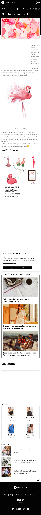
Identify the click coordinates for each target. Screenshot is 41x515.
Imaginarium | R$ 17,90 (13, 192)
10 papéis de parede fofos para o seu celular (26, 451)
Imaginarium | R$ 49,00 (13, 196)
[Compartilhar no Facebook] (30, 9)
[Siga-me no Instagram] (13, 509)
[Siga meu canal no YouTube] (18, 509)
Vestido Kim (30, 435)
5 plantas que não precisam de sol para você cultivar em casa (25, 461)
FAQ (11, 495)
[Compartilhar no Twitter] (33, 9)
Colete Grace (11, 435)
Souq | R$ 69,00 (10, 189)
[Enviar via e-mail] (36, 9)
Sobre (5, 495)
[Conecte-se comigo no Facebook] (28, 509)
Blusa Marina (11, 418)
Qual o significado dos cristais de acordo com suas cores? (25, 472)
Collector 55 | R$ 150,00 (13, 194)
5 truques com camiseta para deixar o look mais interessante (19, 327)
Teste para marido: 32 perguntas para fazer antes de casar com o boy (19, 354)
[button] (39, 9)
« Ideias (3, 9)
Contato (18, 495)
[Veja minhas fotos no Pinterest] (24, 509)
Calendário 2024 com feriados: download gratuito (16, 300)
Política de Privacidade (30, 495)
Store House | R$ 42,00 (13, 187)
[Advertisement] (15, 55)
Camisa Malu (30, 418)
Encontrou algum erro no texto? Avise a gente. (17, 268)
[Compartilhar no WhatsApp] (27, 9)
